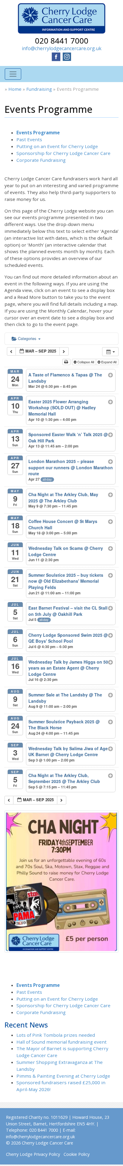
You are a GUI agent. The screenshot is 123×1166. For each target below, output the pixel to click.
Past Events (29, 139)
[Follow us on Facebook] (56, 56)
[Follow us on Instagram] (67, 56)
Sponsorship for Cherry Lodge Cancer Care (63, 153)
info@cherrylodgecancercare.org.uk (62, 48)
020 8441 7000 (61, 40)
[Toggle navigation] (13, 74)
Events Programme (38, 133)
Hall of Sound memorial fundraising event (61, 1042)
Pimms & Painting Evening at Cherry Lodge (63, 1076)
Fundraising (39, 89)
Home (14, 89)
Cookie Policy (77, 1154)
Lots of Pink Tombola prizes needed (55, 1035)
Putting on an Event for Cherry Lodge (57, 146)
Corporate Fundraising (41, 160)
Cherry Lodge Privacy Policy (33, 1154)
